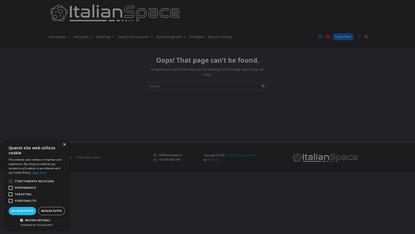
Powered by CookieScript (37, 225)
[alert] (207, 117)
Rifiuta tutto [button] (51, 211)
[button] (37, 220)
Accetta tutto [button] (22, 211)
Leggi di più (39, 172)
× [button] (64, 144)
